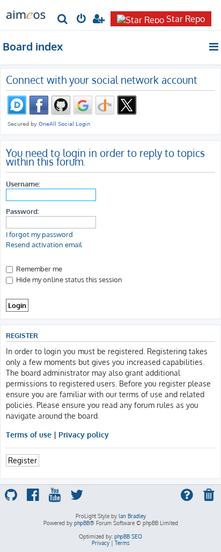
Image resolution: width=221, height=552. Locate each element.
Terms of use (28, 434)
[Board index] (25, 14)
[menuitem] (63, 19)
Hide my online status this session (68, 279)
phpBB (82, 523)
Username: (23, 183)
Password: (22, 211)
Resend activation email (44, 244)
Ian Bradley (132, 516)
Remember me (38, 268)
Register (22, 460)
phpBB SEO (128, 536)
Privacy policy (83, 434)
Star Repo (185, 18)
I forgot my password (39, 234)
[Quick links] (214, 47)
